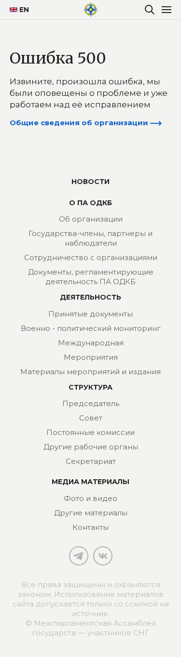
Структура (90, 387)
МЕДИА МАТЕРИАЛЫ (90, 481)
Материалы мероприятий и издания (90, 371)
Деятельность (90, 297)
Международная (91, 342)
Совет (90, 417)
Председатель (90, 403)
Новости (90, 181)
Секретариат (91, 461)
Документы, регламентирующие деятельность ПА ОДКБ (90, 276)
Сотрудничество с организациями (90, 257)
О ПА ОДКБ (90, 202)
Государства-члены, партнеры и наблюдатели (90, 238)
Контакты (90, 527)
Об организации (91, 218)
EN (20, 9)
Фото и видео (90, 498)
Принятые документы (90, 313)
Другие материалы (90, 512)
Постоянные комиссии (90, 432)
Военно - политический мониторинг (91, 328)
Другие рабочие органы (90, 446)
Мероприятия (91, 357)
